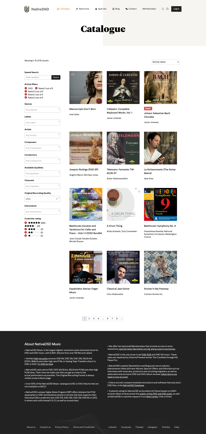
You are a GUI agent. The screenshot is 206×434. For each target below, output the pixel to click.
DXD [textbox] (41, 199)
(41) (32, 226)
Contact (133, 9)
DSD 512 (160, 355)
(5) (35, 233)
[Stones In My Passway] (160, 267)
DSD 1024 (146, 355)
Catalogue (65, 9)
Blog (117, 9)
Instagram (152, 427)
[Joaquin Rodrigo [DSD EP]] (85, 148)
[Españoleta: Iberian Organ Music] (85, 267)
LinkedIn (112, 427)
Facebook (126, 427)
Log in (176, 9)
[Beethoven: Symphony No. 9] (160, 204)
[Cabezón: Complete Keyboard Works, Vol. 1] (123, 87)
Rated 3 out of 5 (35, 98)
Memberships (149, 9)
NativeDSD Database (133, 385)
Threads (139, 427)
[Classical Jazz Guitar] (123, 267)
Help (176, 427)
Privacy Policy (62, 427)
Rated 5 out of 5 (35, 92)
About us (31, 427)
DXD (30, 88)
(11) (35, 229)
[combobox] (42, 110)
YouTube (166, 427)
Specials (102, 9)
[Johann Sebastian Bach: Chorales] (160, 87)
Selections (84, 9)
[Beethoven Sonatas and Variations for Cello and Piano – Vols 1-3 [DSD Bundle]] (85, 204)
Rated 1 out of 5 (46, 88)
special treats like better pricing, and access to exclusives (147, 349)
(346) (36, 223)
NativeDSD (37, 9)
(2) (35, 236)
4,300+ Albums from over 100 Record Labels (71, 353)
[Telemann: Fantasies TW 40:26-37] (123, 148)
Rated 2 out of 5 (35, 95)
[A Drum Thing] (123, 204)
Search (56, 77)
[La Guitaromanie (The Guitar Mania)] (160, 148)
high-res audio (41, 359)
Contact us (45, 427)
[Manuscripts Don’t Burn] (85, 87)
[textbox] (42, 110)
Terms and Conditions (83, 427)
